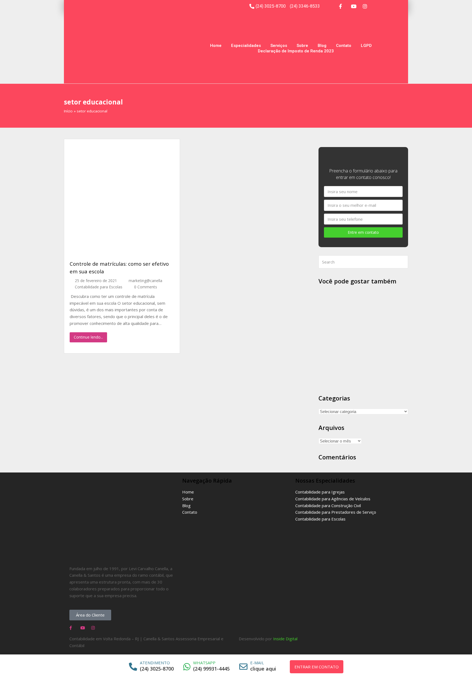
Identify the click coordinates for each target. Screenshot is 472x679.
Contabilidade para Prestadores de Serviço (335, 512)
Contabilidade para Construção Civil (328, 505)
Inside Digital (285, 638)
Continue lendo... (88, 337)
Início (68, 111)
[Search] (363, 261)
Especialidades (246, 45)
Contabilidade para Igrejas (320, 492)
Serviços (278, 45)
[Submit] (403, 262)
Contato (343, 45)
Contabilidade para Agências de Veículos (332, 498)
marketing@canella (145, 280)
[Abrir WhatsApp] (460, 665)
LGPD (366, 45)
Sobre (302, 45)
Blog (322, 45)
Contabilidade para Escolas (98, 286)
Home (216, 45)
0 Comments (145, 286)
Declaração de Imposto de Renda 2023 (296, 51)
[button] (90, 615)
